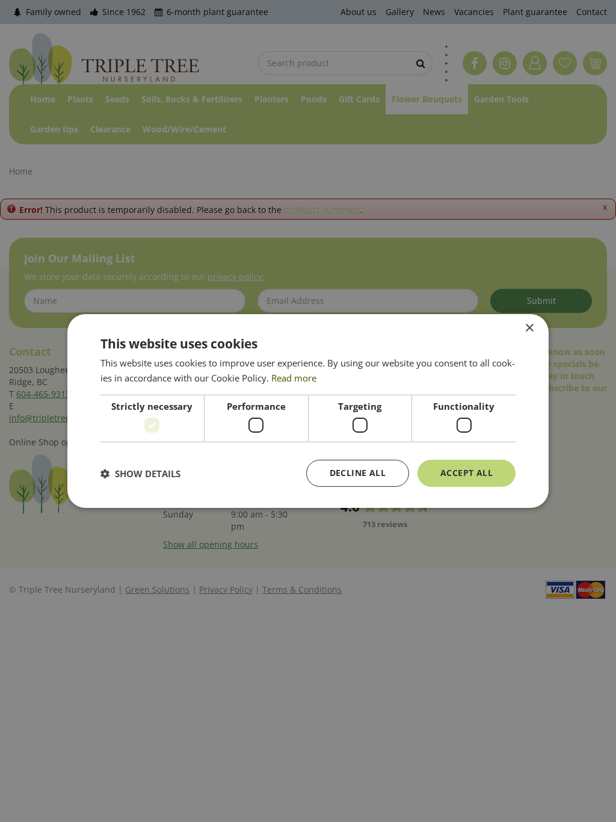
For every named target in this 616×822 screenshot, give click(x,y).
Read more (293, 378)
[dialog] (308, 411)
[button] (140, 473)
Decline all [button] (358, 472)
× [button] (529, 328)
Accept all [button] (466, 472)
